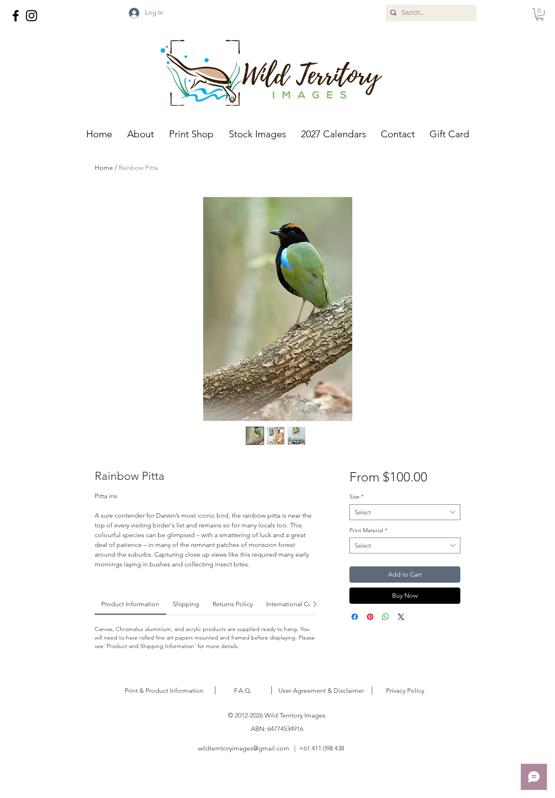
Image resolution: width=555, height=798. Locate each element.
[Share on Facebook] (355, 617)
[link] (130, 604)
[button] (539, 14)
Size (356, 496)
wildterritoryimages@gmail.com (243, 748)
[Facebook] (15, 15)
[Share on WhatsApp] (385, 617)
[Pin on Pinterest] (370, 617)
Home (104, 167)
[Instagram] (31, 15)
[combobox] (404, 512)
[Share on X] (401, 617)
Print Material (368, 530)
